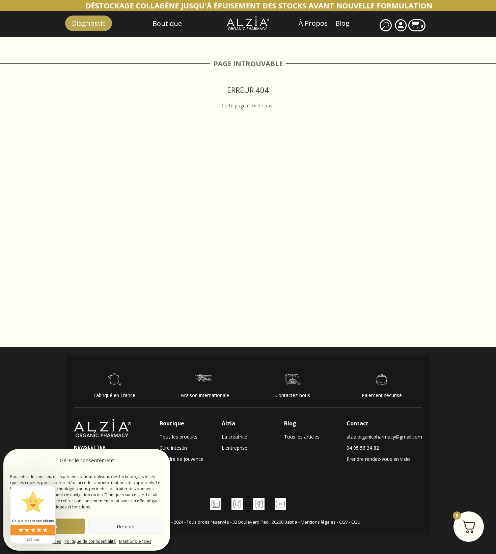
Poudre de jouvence (181, 459)
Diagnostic (88, 23)
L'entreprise (234, 448)
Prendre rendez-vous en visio (378, 459)
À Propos (313, 23)
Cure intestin (173, 448)
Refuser (126, 526)
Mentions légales (135, 541)
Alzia (228, 423)
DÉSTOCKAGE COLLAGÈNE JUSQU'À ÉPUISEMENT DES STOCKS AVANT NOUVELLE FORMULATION (228, 5)
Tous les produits (178, 436)
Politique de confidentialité (90, 541)
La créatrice (234, 436)
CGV (343, 522)
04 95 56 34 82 (363, 448)
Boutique (172, 423)
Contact (357, 423)
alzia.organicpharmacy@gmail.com (384, 436)
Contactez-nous (292, 395)
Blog (342, 23)
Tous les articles (302, 436)
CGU (355, 522)
